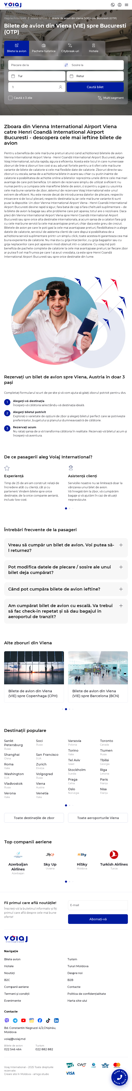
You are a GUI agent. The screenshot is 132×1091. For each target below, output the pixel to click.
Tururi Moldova (78, 966)
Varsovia (74, 741)
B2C (7, 980)
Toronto (106, 741)
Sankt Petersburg (13, 743)
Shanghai (11, 755)
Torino (73, 750)
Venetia (42, 793)
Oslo (71, 789)
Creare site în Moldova (17, 1074)
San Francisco (47, 755)
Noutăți (9, 973)
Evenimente (12, 1000)
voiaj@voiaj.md (14, 1039)
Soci (39, 741)
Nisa (103, 789)
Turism (72, 959)
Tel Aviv (74, 760)
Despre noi (74, 973)
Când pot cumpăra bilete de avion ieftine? (54, 589)
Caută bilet (95, 87)
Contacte (73, 987)
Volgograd (44, 774)
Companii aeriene (16, 987)
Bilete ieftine (39, 18)
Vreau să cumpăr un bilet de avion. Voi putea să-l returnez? (61, 547)
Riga (103, 770)
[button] (66, 508)
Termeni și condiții (16, 993)
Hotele (9, 966)
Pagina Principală (15, 18)
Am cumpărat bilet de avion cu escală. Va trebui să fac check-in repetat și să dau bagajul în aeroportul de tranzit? (60, 611)
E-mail (74, 905)
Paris (104, 779)
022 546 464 (12, 1049)
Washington (14, 774)
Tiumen (106, 750)
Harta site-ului (77, 1000)
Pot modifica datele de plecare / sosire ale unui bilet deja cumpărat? (59, 569)
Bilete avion (12, 959)
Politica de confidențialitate (86, 993)
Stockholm (77, 770)
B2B (70, 980)
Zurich (41, 764)
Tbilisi (104, 760)
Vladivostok (13, 784)
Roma (9, 764)
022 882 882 (44, 1049)
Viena (40, 784)
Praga (73, 779)
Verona (10, 793)
